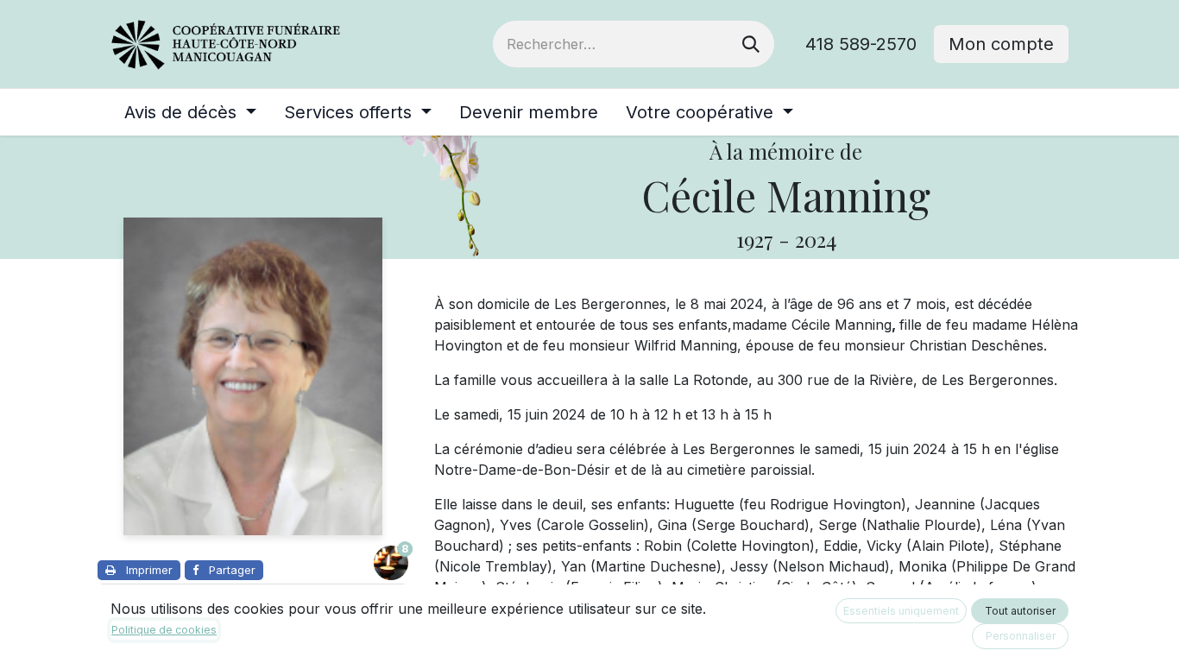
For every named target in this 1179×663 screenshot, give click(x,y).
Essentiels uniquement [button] (901, 610)
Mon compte (1001, 44)
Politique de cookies (164, 629)
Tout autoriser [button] (1020, 610)
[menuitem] (190, 112)
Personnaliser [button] (1021, 635)
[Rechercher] (751, 44)
